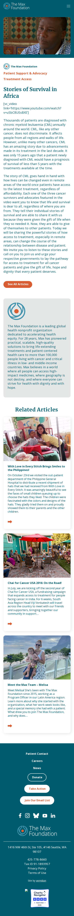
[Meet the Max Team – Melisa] (10, 726)
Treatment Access (17, 79)
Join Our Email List (37, 800)
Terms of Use (37, 873)
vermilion (41, 880)
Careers (37, 761)
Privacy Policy (37, 868)
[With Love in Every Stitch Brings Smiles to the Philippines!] (10, 522)
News (37, 768)
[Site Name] (16, 6)
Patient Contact (37, 754)
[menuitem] (20, 817)
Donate (37, 777)
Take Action (37, 789)
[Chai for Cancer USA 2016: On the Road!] (10, 624)
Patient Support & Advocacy (25, 73)
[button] (68, 6)
